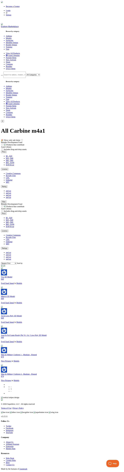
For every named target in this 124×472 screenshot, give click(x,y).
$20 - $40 (9, 158)
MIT (7, 182)
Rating (4, 186)
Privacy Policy (18, 408)
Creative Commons (13, 173)
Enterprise (10, 446)
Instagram (9, 430)
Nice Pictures (6, 361)
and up (8, 191)
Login (8, 10)
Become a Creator (13, 6)
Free (7, 49)
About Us (9, 442)
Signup (8, 15)
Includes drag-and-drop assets (15, 149)
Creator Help (11, 460)
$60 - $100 (10, 163)
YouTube (9, 433)
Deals (8, 62)
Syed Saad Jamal (7, 283)
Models (19, 283)
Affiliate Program (12, 444)
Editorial (9, 180)
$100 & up (10, 165)
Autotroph (23, 469)
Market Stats (10, 449)
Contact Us (10, 465)
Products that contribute (15, 145)
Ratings (4, 248)
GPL (8, 178)
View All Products (13, 53)
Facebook (9, 428)
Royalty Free (11, 176)
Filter (3, 202)
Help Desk (10, 458)
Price (4, 152)
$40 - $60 (9, 160)
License (4, 169)
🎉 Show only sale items (10, 140)
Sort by (20, 263)
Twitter (8, 426)
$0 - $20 (9, 156)
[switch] (22, 140)
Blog (8, 463)
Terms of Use (6, 408)
